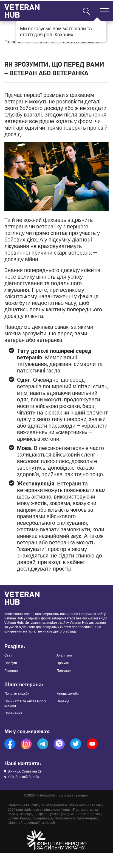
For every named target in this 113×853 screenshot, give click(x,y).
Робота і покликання (81, 41)
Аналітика (64, 655)
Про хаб (62, 663)
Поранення (13, 713)
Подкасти (63, 671)
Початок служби (16, 694)
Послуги (10, 663)
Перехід (62, 701)
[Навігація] (104, 11)
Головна (12, 41)
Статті (41, 41)
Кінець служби (67, 694)
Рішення (11, 671)
